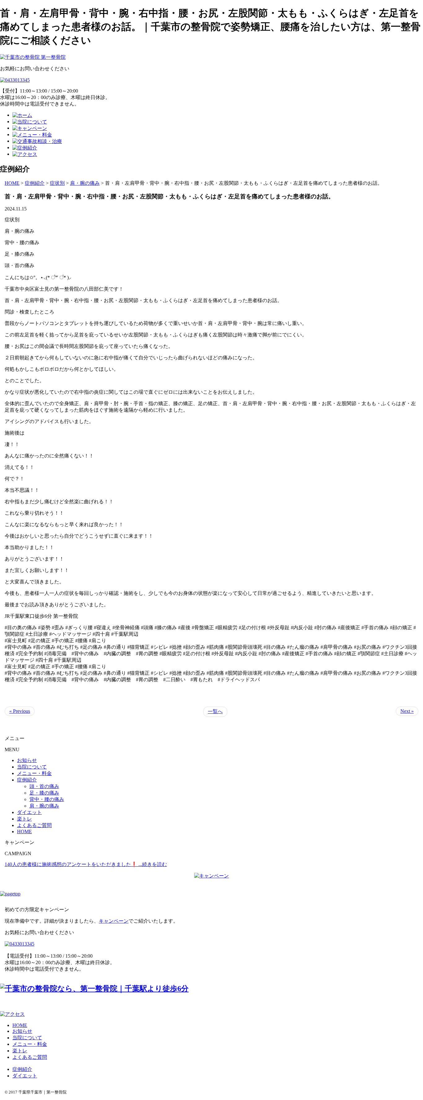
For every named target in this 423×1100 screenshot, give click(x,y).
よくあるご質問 (34, 825)
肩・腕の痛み (44, 805)
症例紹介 (27, 779)
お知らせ (27, 760)
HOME (12, 183)
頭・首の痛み (44, 786)
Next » (407, 711)
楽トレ (24, 818)
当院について (32, 766)
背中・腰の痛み (46, 799)
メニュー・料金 (34, 773)
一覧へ (215, 711)
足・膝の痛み (44, 792)
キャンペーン (114, 921)
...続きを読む (152, 864)
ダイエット (29, 812)
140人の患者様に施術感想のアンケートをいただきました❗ (71, 864)
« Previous (19, 711)
